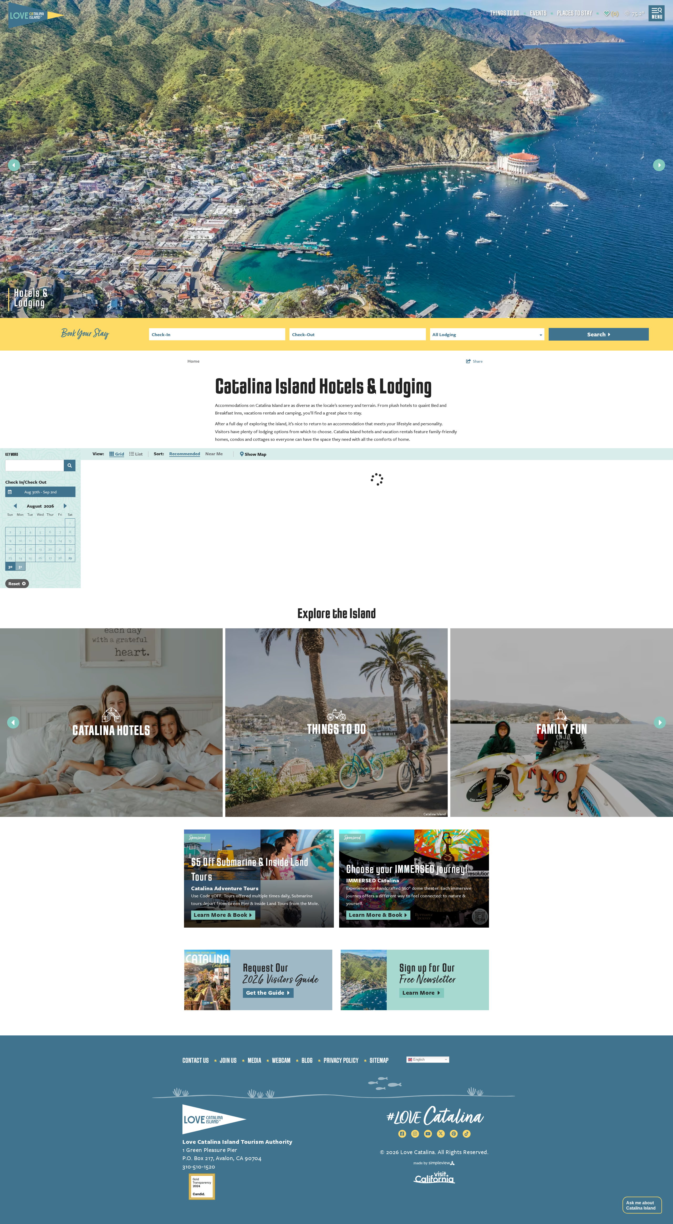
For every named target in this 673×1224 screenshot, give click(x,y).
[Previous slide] (14, 165)
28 (60, 557)
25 (30, 557)
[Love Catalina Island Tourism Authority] (36, 15)
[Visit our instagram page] (415, 1134)
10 (20, 540)
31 (20, 566)
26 (40, 557)
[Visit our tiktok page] (467, 1134)
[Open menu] (657, 13)
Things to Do (504, 13)
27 (50, 557)
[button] (642, 1204)
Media (254, 1060)
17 (20, 549)
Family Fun (561, 729)
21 (60, 549)
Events (538, 13)
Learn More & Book (224, 915)
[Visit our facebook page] (402, 1134)
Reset (14, 583)
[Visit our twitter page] (441, 1134)
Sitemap (379, 1060)
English (418, 1059)
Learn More (423, 993)
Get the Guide (270, 993)
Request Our (280, 974)
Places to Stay (574, 13)
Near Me (214, 453)
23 (10, 557)
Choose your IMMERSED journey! (407, 869)
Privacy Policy (341, 1060)
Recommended (184, 453)
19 (40, 549)
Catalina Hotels (111, 730)
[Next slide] (659, 165)
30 (10, 566)
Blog (307, 1060)
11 (30, 540)
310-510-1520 (198, 1166)
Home (193, 361)
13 (50, 540)
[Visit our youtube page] (428, 1134)
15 (70, 540)
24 (20, 557)
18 (30, 549)
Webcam (281, 1060)
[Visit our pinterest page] (454, 1134)
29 (70, 557)
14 (60, 540)
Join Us (228, 1060)
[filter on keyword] (69, 465)
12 (40, 540)
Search (597, 334)
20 (50, 549)
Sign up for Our (427, 974)
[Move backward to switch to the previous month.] (15, 505)
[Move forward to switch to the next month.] (65, 505)
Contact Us (195, 1060)
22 (70, 549)
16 (10, 549)
